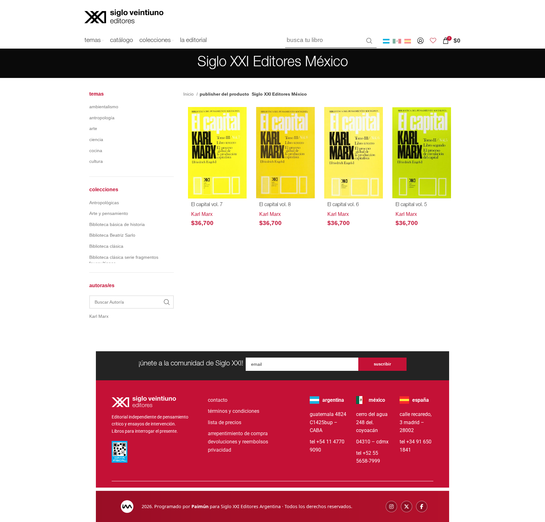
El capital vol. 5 (411, 205)
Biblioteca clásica (106, 246)
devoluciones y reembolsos (238, 442)
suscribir (382, 364)
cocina (95, 150)
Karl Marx (202, 214)
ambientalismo (103, 106)
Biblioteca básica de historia (117, 224)
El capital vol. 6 (343, 205)
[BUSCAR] (369, 40)
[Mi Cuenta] (420, 40)
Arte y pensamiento (108, 213)
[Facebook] (421, 506)
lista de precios (224, 422)
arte (93, 128)
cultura (96, 161)
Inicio (189, 94)
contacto (217, 400)
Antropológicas (104, 202)
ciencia (96, 139)
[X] (406, 506)
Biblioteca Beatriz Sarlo (112, 235)
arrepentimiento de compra (238, 433)
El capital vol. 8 (275, 205)
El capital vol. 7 (207, 205)
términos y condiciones (233, 411)
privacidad (219, 450)
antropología (101, 117)
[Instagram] (391, 506)
